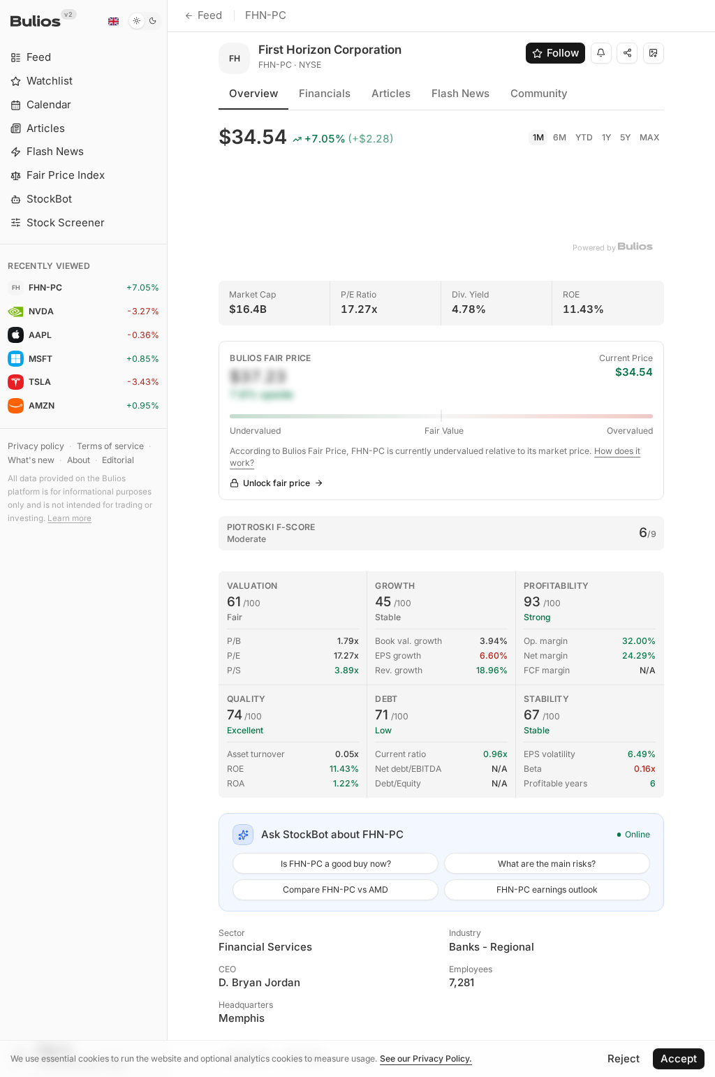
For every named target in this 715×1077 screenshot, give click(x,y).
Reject (623, 1058)
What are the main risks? (547, 863)
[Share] (627, 53)
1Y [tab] (606, 137)
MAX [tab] (650, 137)
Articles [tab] (391, 93)
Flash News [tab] (460, 93)
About (78, 460)
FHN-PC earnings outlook (547, 889)
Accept (679, 1058)
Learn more (69, 518)
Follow (563, 52)
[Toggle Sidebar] (167, 538)
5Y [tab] (625, 137)
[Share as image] (653, 53)
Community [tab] (539, 93)
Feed (210, 15)
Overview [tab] (253, 93)
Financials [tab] (325, 93)
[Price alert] (601, 53)
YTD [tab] (584, 137)
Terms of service (110, 446)
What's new (31, 460)
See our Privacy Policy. (426, 1058)
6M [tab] (559, 137)
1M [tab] (538, 137)
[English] (113, 21)
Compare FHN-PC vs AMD (335, 889)
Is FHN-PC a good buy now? (336, 863)
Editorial (118, 460)
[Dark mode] (145, 21)
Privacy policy (36, 446)
